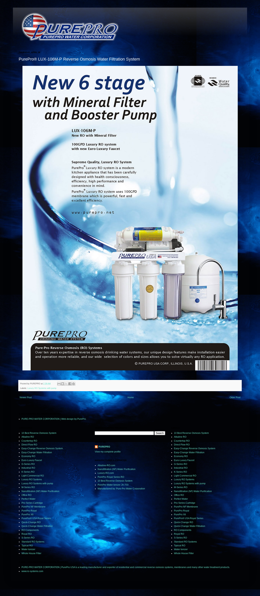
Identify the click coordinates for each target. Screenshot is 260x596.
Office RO (26, 495)
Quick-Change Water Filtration (37, 526)
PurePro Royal (29, 510)
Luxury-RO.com (106, 473)
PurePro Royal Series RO (111, 477)
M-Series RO (28, 487)
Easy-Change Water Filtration (37, 452)
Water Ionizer (28, 549)
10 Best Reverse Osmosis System (39, 433)
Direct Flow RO (29, 444)
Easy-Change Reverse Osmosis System (42, 448)
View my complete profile (108, 451)
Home (131, 397)
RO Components (30, 530)
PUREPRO (104, 446)
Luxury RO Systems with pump (41, 388)
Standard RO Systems (33, 541)
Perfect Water (28, 499)
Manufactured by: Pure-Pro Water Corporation (121, 488)
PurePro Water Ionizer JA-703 (113, 485)
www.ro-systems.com (32, 571)
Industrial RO (28, 468)
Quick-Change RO (31, 522)
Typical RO (27, 545)
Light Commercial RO (33, 475)
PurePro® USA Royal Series (36, 518)
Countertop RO (29, 441)
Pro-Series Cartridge (32, 503)
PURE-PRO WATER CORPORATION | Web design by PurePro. (54, 419)
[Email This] (59, 384)
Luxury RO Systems (32, 479)
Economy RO (28, 456)
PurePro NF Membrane (33, 506)
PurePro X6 (27, 514)
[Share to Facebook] (70, 384)
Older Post (235, 397)
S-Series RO (28, 537)
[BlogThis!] (63, 384)
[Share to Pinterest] (73, 384)
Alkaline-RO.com (106, 465)
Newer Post (26, 397)
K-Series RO (28, 472)
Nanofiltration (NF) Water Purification (40, 491)
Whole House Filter (31, 553)
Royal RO (27, 534)
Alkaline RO (28, 437)
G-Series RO (28, 464)
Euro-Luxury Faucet (32, 460)
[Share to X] (66, 384)
